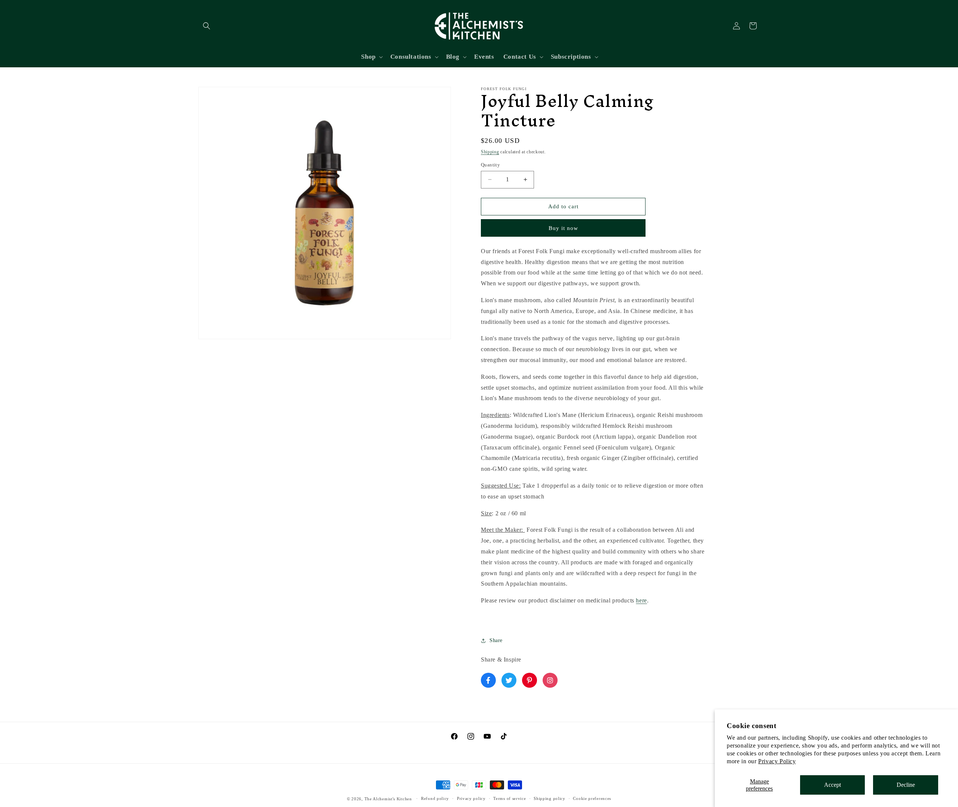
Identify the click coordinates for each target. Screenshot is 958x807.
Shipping (490, 151)
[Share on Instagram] (550, 680)
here (641, 600)
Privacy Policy (777, 761)
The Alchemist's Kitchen (389, 799)
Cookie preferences (592, 798)
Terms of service (509, 798)
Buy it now (563, 228)
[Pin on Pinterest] (529, 680)
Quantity (490, 165)
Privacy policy (471, 798)
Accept (832, 785)
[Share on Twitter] (508, 680)
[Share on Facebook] (488, 680)
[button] (206, 26)
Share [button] (496, 640)
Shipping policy (549, 798)
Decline (906, 785)
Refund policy (435, 798)
